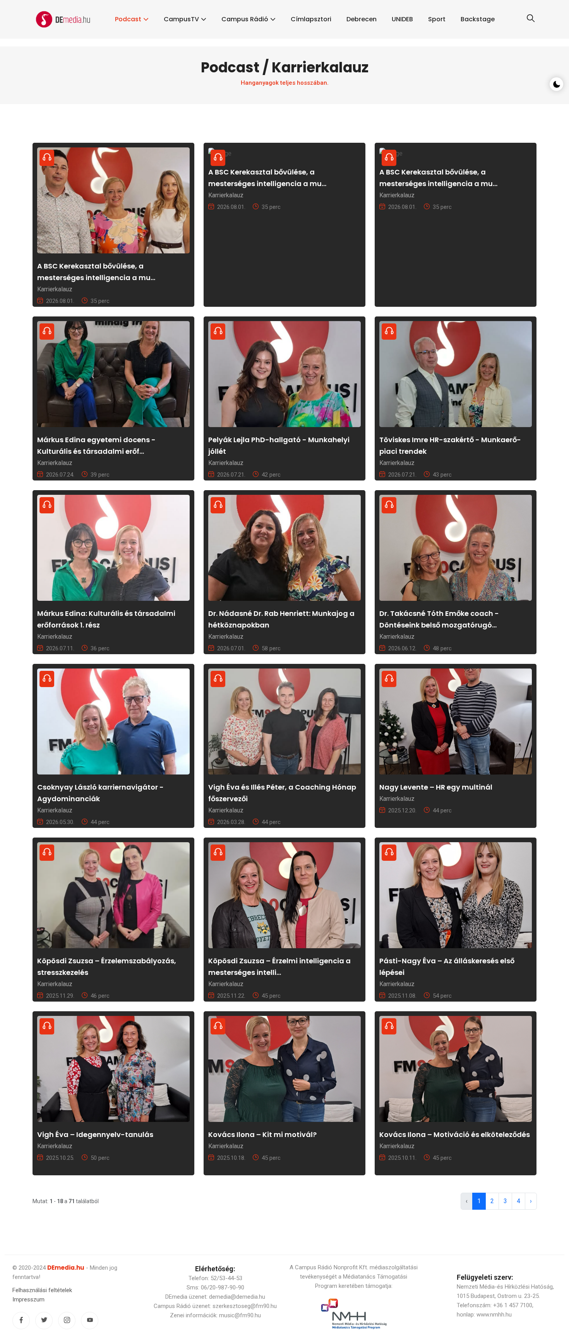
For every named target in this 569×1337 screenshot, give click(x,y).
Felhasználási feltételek (42, 1290)
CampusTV (181, 19)
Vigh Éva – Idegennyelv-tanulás (95, 1134)
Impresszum (28, 1299)
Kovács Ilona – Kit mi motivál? (262, 1134)
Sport (437, 19)
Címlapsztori (311, 19)
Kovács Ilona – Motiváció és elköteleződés (454, 1134)
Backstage (478, 19)
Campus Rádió (244, 19)
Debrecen (361, 19)
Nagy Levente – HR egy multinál (435, 787)
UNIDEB (402, 19)
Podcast (128, 19)
